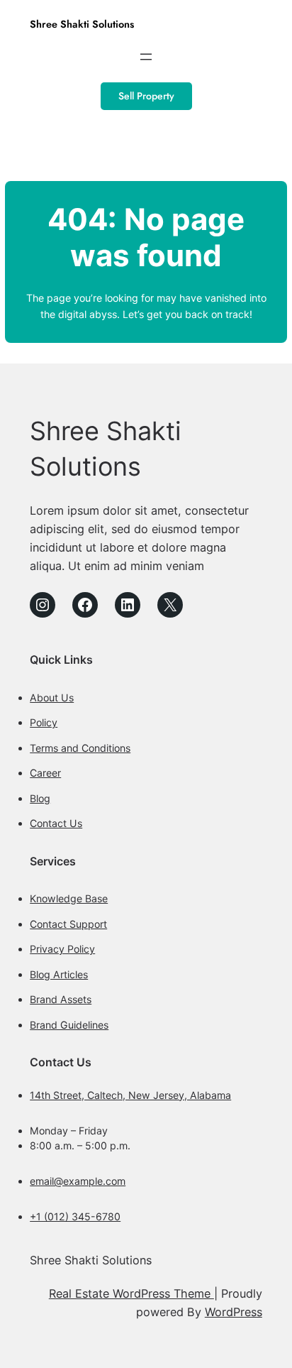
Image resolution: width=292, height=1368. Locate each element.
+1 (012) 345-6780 (75, 1216)
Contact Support (68, 924)
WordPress (233, 1312)
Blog (40, 798)
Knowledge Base (69, 898)
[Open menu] (146, 56)
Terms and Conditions (80, 748)
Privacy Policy (62, 949)
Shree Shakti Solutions (82, 24)
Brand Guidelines (69, 1025)
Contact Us (56, 823)
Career (45, 773)
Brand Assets (60, 999)
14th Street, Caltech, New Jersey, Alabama (130, 1095)
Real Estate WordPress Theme (131, 1293)
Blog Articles (59, 974)
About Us (52, 697)
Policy (43, 722)
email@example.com (77, 1181)
